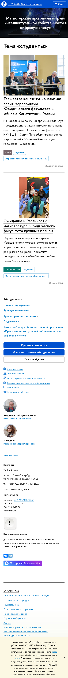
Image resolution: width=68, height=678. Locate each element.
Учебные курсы (15, 368)
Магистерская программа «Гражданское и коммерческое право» (27, 275)
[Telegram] (10, 556)
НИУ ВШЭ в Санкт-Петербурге (25, 3)
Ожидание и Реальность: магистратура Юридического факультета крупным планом (29, 225)
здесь (54, 651)
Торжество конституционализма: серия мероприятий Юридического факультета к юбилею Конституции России (32, 106)
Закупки (7, 622)
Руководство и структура (16, 600)
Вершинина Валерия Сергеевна (19, 443)
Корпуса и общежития (14, 618)
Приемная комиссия (34, 345)
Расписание (13, 387)
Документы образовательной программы (28, 382)
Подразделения (11, 604)
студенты (20, 152)
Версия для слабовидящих (16, 635)
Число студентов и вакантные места (26, 378)
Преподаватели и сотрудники (18, 609)
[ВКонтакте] (5, 556)
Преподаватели (15, 373)
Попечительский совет (15, 613)
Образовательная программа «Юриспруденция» (27, 158)
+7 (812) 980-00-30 (24, 499)
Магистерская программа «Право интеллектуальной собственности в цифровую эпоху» (36, 22)
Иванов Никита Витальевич (17, 418)
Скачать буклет (34, 359)
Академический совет (18, 392)
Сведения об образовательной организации (26, 595)
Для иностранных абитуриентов (34, 352)
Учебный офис (10, 455)
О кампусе (11, 590)
